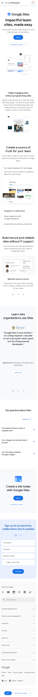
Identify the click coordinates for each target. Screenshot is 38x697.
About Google (17, 675)
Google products (29, 675)
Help (3, 678)
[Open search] (33, 3)
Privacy (4, 675)
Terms (10, 675)
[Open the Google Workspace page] (12, 3)
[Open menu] (2, 2)
